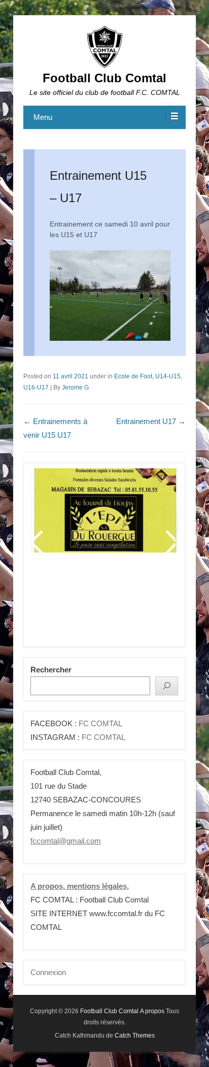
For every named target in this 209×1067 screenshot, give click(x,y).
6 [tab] (118, 603)
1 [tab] (54, 603)
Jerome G (75, 387)
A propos (152, 1011)
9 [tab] (156, 603)
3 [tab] (80, 603)
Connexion (48, 972)
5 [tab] (105, 603)
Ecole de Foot (133, 376)
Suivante (170, 541)
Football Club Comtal (104, 78)
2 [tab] (67, 603)
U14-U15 (168, 376)
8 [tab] (143, 603)
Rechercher (51, 669)
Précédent (38, 541)
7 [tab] (130, 603)
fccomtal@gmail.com (65, 840)
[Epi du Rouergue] (104, 510)
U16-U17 (36, 387)
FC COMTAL (100, 723)
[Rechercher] (166, 685)
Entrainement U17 (151, 421)
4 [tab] (92, 603)
